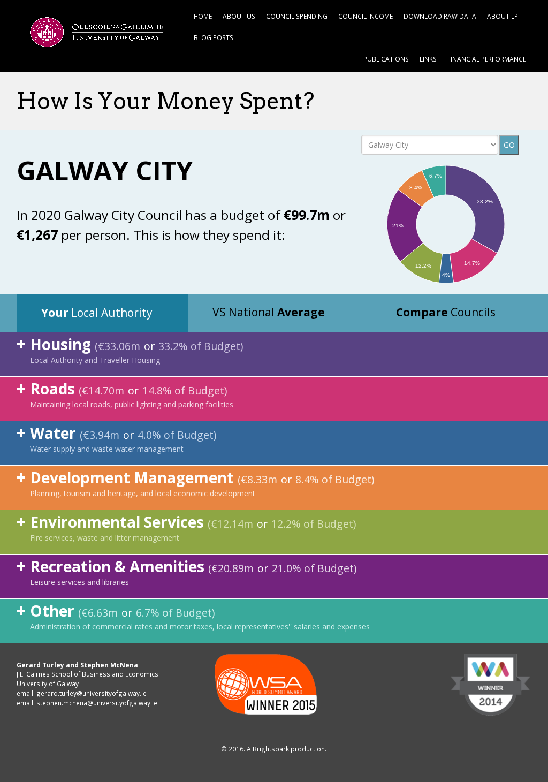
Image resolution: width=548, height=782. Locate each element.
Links (428, 59)
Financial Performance (486, 59)
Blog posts (213, 37)
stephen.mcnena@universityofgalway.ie (96, 703)
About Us (239, 16)
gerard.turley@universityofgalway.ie (91, 693)
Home (203, 16)
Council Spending (297, 16)
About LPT (504, 16)
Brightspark (271, 749)
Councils (446, 312)
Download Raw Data (440, 16)
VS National (268, 312)
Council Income (365, 16)
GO (509, 145)
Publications (386, 59)
